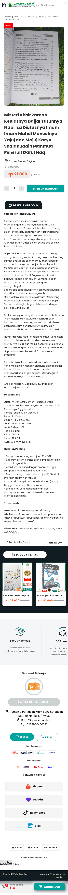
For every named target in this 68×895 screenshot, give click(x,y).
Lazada (38, 799)
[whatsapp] (57, 550)
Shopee (37, 786)
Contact (52, 847)
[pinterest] (52, 550)
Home (18, 847)
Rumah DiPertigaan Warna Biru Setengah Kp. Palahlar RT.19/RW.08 (36, 714)
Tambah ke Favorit (19, 542)
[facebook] (41, 550)
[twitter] (46, 550)
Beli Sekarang (47, 189)
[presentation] (6, 62)
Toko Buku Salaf (21, 874)
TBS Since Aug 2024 (60, 876)
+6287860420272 (36, 724)
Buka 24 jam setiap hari (36, 720)
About (34, 847)
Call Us (48, 736)
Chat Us (23, 736)
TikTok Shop (37, 812)
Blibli (38, 826)
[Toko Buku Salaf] (20, 5)
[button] (29, 105)
